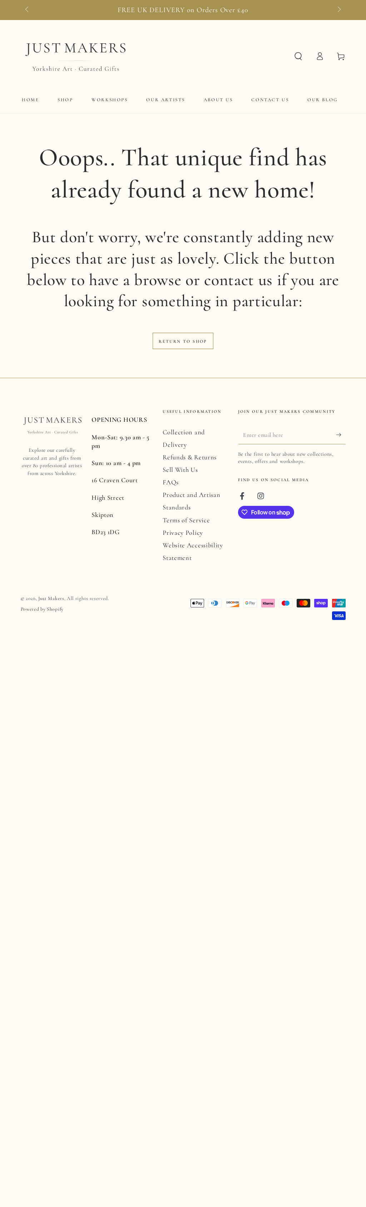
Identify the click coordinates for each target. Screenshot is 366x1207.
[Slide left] (28, 10)
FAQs (171, 482)
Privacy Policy (183, 533)
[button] (298, 56)
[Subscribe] (340, 435)
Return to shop (183, 341)
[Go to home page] (75, 56)
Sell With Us (180, 470)
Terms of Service (186, 520)
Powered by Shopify (42, 609)
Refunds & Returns (190, 457)
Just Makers (51, 598)
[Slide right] (338, 10)
